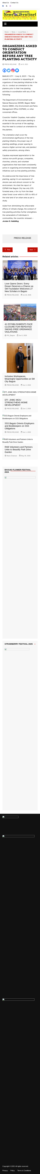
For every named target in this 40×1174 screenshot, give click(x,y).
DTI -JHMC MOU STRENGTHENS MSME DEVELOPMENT (16, 402)
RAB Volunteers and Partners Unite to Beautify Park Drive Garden (19, 449)
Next (31, 250)
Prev (8, 250)
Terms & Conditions (24, 1170)
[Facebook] (4, 70)
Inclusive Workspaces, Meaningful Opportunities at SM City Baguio (20, 379)
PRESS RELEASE (10, 64)
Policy (12, 1170)
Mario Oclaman (12, 456)
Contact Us (14, 3)
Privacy (5, 1170)
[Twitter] (9, 70)
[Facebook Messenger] (17, 70)
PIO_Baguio (11, 335)
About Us (5, 3)
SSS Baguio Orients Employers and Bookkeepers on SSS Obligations (19, 426)
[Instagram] (13, 70)
